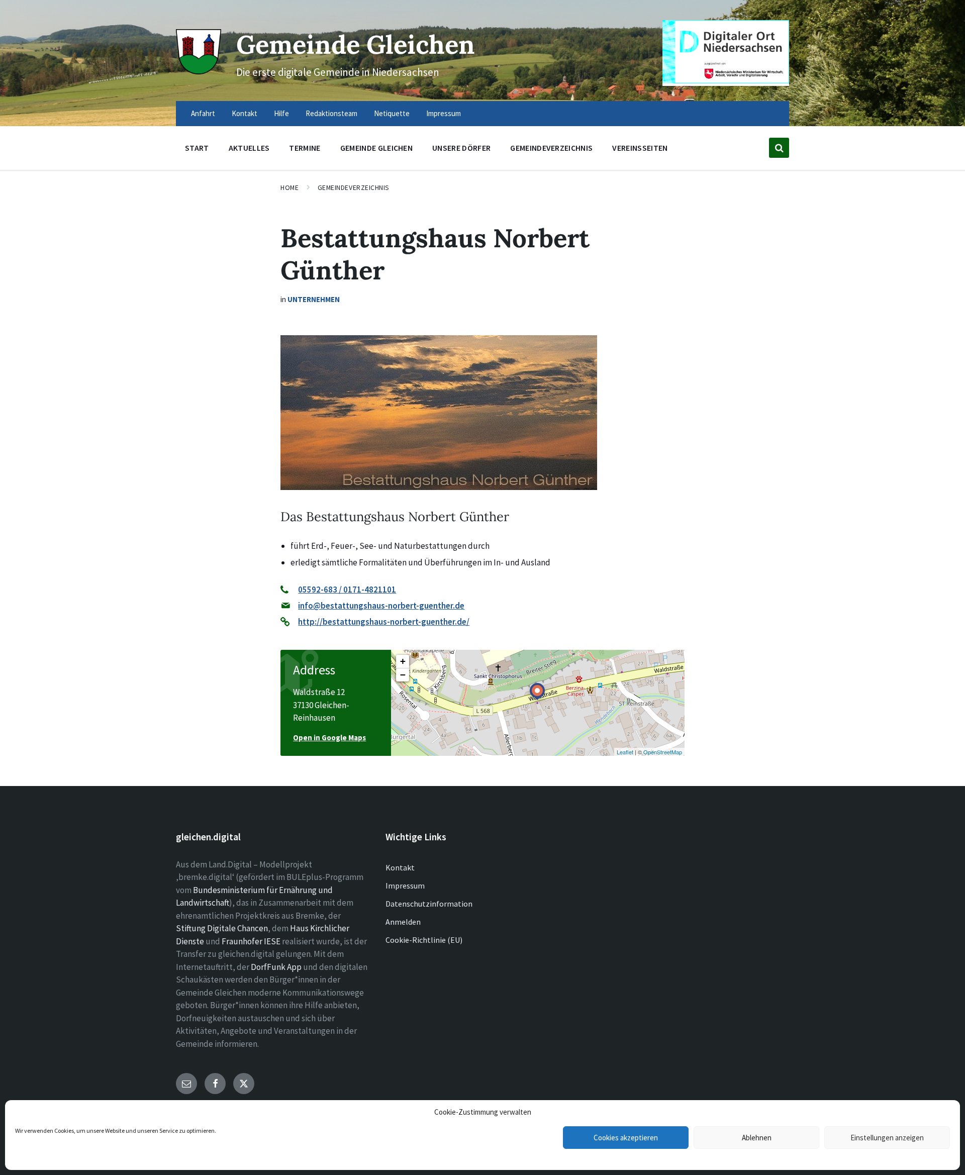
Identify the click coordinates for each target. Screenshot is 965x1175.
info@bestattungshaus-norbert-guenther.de (381, 605)
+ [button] (403, 661)
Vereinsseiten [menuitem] (639, 148)
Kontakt (400, 867)
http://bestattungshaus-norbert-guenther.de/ (383, 621)
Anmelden (403, 922)
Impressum (405, 885)
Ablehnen (756, 1137)
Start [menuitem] (197, 148)
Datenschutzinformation (428, 904)
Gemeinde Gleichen (355, 44)
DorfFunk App (276, 966)
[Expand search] (779, 148)
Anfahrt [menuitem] (203, 113)
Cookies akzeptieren (626, 1137)
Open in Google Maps (329, 737)
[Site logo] (198, 71)
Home (289, 187)
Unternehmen (313, 299)
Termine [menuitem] (304, 148)
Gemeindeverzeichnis (354, 187)
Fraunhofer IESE (251, 941)
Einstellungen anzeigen (887, 1137)
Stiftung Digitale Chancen (222, 928)
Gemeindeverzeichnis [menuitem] (551, 148)
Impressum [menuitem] (443, 113)
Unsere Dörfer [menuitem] (461, 148)
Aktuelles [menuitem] (249, 148)
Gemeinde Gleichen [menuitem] (376, 148)
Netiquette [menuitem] (392, 113)
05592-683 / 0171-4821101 (347, 589)
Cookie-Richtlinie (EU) (423, 940)
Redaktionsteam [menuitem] (331, 113)
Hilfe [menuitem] (281, 113)
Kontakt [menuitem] (244, 113)
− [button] (403, 674)
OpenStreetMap (662, 752)
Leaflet (625, 752)
